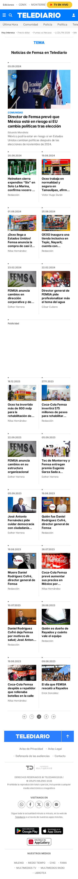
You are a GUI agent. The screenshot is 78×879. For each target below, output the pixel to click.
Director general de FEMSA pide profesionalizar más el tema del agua (56, 296)
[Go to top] (67, 736)
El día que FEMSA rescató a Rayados (55, 686)
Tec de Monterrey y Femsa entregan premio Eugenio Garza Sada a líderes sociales (56, 468)
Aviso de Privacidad (31, 748)
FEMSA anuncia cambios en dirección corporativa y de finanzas (19, 298)
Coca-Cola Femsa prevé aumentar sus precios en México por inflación (54, 580)
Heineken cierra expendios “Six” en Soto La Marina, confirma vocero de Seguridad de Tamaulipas (22, 188)
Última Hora (10, 24)
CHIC (53, 862)
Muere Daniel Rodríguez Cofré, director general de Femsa (21, 578)
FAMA (63, 862)
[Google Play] (27, 830)
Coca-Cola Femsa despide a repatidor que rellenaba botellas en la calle (22, 690)
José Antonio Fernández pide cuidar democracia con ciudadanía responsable (21, 524)
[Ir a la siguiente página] (54, 717)
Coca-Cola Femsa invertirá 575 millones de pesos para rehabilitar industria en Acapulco (54, 414)
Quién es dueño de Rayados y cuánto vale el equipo (55, 632)
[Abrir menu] (4, 15)
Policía (47, 24)
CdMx (22, 4)
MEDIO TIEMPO (36, 862)
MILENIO (19, 862)
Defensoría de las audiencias (33, 755)
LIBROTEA (40, 872)
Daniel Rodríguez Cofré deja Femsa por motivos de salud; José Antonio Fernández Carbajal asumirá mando (22, 638)
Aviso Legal (55, 748)
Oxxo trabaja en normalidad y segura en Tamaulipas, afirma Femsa (55, 186)
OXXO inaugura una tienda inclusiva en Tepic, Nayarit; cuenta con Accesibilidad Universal (55, 244)
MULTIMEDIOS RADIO (53, 867)
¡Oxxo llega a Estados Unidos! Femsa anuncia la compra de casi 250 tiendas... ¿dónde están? (22, 244)
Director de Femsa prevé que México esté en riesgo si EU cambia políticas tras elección (34, 121)
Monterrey (39, 4)
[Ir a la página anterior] (24, 717)
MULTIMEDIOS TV (26, 867)
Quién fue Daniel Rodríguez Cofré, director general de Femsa (55, 522)
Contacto (60, 755)
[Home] (39, 15)
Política (62, 24)
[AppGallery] (39, 842)
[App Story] (52, 830)
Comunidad (30, 24)
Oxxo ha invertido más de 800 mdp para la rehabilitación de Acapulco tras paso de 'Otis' (21, 414)
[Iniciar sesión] (73, 15)
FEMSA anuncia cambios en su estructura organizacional (19, 466)
